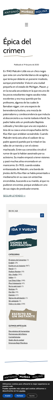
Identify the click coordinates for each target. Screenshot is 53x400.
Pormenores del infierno (18, 334)
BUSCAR (13, 211)
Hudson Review (15, 271)
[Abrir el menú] (26, 24)
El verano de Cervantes (17, 260)
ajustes (22, 391)
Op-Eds (12, 292)
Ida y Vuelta (13, 274)
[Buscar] (42, 215)
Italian (11, 277)
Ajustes (32, 396)
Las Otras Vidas (15, 280)
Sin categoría (13, 301)
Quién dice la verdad (16, 340)
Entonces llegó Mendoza (18, 343)
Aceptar (8, 396)
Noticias (12, 289)
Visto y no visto (15, 304)
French (11, 268)
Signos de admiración (17, 298)
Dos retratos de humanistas (19, 331)
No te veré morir (15, 286)
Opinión (12, 295)
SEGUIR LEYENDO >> (14, 195)
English (11, 263)
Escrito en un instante (17, 266)
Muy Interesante (15, 283)
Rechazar (20, 396)
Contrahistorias (14, 337)
